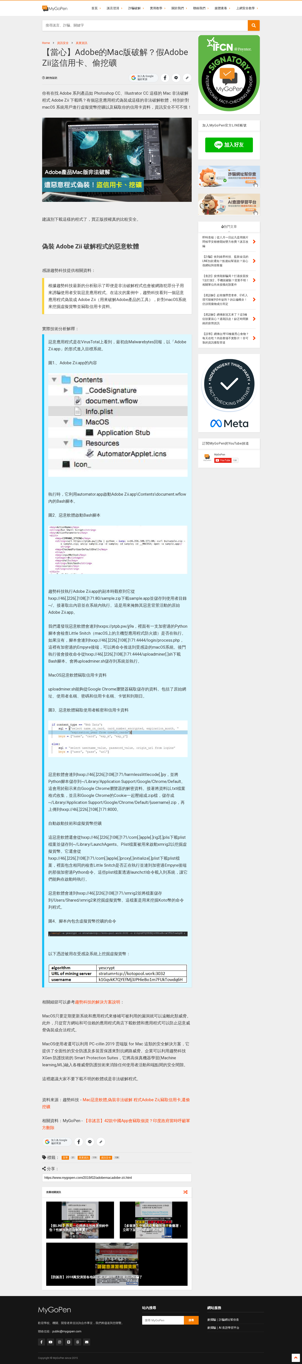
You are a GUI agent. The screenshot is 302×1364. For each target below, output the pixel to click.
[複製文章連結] (187, 77)
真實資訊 (81, 43)
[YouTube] (50, 1342)
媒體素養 (221, 8)
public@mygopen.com (66, 1331)
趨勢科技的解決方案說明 (97, 1002)
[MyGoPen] (54, 8)
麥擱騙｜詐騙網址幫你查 (223, 1319)
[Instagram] (59, 1342)
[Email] (86, 1342)
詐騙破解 (134, 8)
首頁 (94, 8)
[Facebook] (41, 1342)
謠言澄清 (113, 8)
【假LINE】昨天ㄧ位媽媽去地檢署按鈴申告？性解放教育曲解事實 (79, 1228)
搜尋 (191, 1320)
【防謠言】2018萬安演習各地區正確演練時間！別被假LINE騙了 (95, 1277)
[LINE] (68, 1342)
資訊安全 (63, 43)
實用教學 (156, 8)
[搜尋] (254, 25)
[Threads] (77, 1342)
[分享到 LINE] (176, 77)
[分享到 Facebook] (164, 77)
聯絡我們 (199, 8)
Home (46, 43)
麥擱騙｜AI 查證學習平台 (223, 1327)
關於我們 (178, 8)
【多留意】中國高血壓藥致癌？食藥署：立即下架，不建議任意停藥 (152, 1228)
